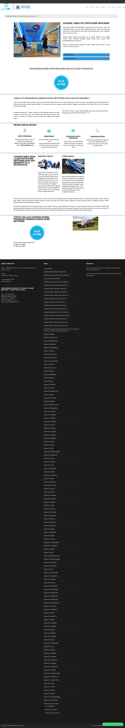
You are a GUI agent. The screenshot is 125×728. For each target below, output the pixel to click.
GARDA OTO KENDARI (50, 482)
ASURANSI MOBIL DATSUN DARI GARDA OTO (56, 285)
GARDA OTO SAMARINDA (50, 609)
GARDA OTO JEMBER (49, 472)
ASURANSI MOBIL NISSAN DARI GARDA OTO (55, 319)
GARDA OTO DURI (48, 448)
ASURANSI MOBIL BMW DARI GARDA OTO (55, 272)
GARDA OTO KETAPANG (50, 485)
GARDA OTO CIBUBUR (49, 418)
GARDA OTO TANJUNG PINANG (52, 673)
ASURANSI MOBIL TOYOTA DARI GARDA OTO (56, 325)
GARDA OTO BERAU (49, 378)
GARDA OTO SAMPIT (49, 613)
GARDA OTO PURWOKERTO (51, 599)
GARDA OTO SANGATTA (50, 616)
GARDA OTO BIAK (48, 381)
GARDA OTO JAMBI (49, 465)
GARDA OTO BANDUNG (50, 344)
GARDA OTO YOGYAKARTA (51, 700)
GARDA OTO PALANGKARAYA (51, 542)
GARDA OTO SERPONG (50, 633)
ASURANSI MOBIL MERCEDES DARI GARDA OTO (56, 312)
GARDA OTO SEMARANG (50, 623)
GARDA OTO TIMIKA (49, 687)
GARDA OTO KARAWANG (50, 475)
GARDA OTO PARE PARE (50, 562)
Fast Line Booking (50, 706)
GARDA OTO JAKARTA (49, 462)
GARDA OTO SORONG (49, 650)
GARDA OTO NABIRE (49, 536)
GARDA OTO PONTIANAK (50, 586)
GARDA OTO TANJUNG (50, 670)
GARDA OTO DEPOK (49, 442)
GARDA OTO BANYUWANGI (51, 361)
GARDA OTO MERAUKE (50, 532)
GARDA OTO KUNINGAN (50, 495)
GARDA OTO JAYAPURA (50, 468)
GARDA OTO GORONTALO (50, 455)
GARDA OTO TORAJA (49, 690)
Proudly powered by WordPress (98, 725)
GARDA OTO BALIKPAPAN (50, 337)
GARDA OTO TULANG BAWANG (52, 697)
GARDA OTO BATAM (49, 364)
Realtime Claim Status (51, 709)
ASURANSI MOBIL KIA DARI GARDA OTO (54, 302)
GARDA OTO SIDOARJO (50, 636)
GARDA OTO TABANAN (50, 663)
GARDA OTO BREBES (49, 401)
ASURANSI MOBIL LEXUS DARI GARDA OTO (55, 305)
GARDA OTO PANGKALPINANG (52, 559)
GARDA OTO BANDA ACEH (50, 341)
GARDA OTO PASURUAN (50, 566)
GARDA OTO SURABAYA (50, 656)
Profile (92, 7)
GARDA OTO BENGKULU (50, 374)
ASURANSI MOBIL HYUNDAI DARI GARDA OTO (56, 295)
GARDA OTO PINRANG (50, 579)
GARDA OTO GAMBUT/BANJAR (52, 452)
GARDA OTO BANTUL (49, 351)
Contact (114, 7)
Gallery (120, 7)
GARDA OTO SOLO (48, 646)
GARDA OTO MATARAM (50, 525)
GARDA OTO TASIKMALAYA (51, 677)
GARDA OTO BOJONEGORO (51, 391)
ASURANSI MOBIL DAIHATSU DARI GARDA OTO (56, 282)
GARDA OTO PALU (48, 552)
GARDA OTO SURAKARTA (50, 660)
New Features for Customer (51, 703)
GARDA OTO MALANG (49, 519)
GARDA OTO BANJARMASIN (51, 347)
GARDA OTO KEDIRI (49, 478)
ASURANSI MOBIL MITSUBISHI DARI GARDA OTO (57, 315)
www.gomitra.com (6, 281)
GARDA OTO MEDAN (49, 529)
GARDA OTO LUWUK (49, 505)
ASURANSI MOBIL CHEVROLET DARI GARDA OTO (57, 275)
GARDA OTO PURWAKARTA (51, 596)
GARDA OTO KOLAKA (49, 489)
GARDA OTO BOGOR (49, 388)
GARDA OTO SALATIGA (50, 606)
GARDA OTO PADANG (49, 539)
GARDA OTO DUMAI (49, 445)
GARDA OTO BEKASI (49, 371)
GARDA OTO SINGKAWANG (51, 643)
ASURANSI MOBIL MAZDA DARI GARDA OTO (55, 309)
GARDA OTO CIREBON (49, 435)
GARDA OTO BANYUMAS (50, 358)
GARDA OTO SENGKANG (50, 626)
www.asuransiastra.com (7, 279)
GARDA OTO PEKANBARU (50, 576)
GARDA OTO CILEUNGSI (50, 431)
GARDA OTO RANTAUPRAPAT (52, 603)
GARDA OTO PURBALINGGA (51, 593)
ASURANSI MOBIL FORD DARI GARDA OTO (55, 288)
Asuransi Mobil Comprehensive (52, 278)
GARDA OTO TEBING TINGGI (51, 680)
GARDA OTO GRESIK (49, 458)
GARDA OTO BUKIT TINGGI (51, 405)
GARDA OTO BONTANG (50, 398)
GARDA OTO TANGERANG (50, 666)
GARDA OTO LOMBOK (49, 502)
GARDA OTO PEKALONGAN (51, 572)
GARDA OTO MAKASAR (50, 515)
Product (104, 7)
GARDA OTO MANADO (49, 522)
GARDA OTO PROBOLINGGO (51, 589)
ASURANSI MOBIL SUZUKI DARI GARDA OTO (56, 322)
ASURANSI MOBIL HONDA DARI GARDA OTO (55, 292)
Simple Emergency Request (52, 713)
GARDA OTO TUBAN (49, 693)
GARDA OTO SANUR (49, 619)
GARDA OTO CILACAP (49, 425)
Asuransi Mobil (48, 268)
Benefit (98, 7)
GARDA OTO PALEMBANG (50, 546)
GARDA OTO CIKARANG (50, 421)
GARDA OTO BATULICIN (50, 368)
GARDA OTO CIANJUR (49, 411)
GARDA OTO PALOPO (49, 549)
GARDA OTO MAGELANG (50, 512)
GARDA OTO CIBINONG (50, 415)
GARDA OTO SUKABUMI (50, 653)
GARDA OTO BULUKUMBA (50, 408)
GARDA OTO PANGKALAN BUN (52, 556)
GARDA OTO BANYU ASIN (50, 354)
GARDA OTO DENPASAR (50, 438)
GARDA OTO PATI (48, 569)
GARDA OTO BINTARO (50, 384)
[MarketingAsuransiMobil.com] (15, 7)
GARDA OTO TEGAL (49, 683)
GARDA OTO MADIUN (49, 509)
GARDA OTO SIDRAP (49, 640)
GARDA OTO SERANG (49, 630)
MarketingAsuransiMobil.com (17, 725)
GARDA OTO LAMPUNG (50, 499)
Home (87, 7)
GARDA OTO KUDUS (49, 492)
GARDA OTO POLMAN (49, 583)
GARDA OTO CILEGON (49, 428)
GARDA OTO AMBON (49, 334)
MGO (108, 7)
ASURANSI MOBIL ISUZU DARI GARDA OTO (55, 299)
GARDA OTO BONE (49, 394)
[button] (112, 724)
